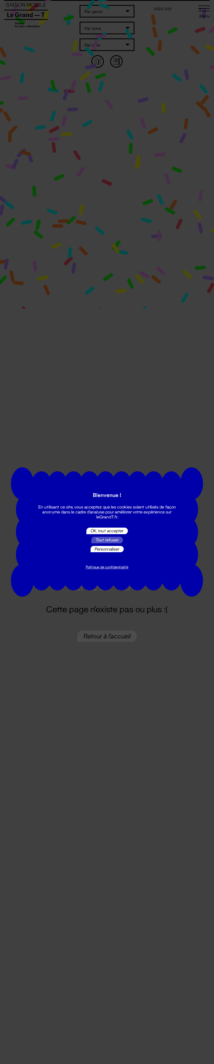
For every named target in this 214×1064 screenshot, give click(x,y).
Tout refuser (107, 539)
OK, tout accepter (107, 530)
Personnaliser (107, 548)
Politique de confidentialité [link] (107, 567)
